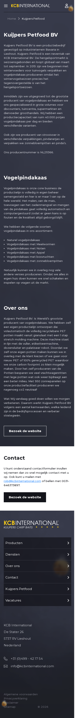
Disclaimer (11, 702)
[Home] (30, 5)
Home (12, 18)
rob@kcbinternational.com (22, 481)
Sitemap (10, 706)
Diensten (12, 554)
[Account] (67, 6)
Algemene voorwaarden (21, 694)
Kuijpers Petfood (18, 589)
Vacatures (13, 600)
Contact (11, 577)
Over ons (12, 566)
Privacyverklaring (15, 698)
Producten (13, 543)
